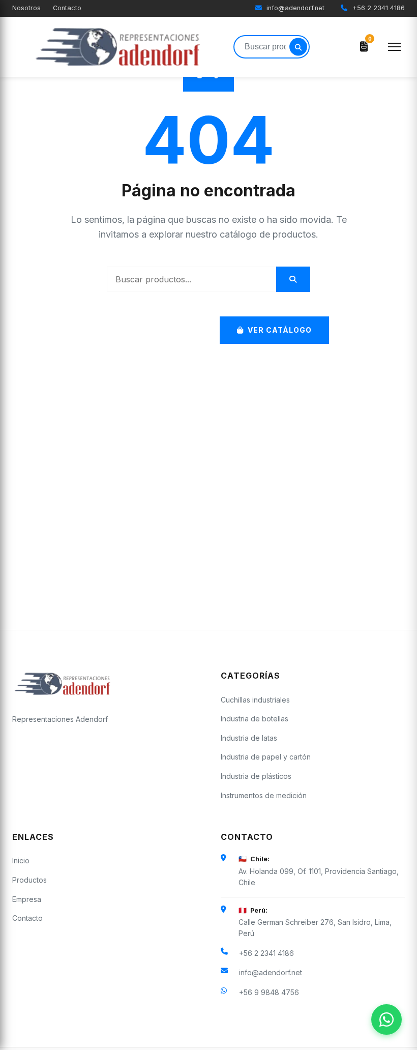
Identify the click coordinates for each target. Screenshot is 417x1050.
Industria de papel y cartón (266, 756)
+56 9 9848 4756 (269, 992)
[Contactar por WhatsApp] (386, 1019)
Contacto (67, 8)
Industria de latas (249, 738)
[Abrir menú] (394, 47)
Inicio (20, 860)
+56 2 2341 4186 (377, 8)
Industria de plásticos (256, 776)
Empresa (26, 899)
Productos (29, 880)
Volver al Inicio (154, 330)
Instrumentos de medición (264, 795)
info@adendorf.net (294, 8)
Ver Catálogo (280, 330)
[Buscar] (298, 47)
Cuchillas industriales (255, 699)
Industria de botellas (254, 718)
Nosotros (26, 8)
